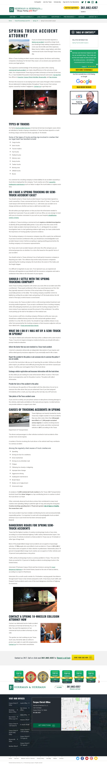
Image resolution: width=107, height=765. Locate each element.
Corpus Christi (28, 77)
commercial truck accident (17, 70)
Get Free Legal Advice (71, 8)
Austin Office (23, 703)
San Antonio (53, 77)
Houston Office (24, 720)
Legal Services (42, 17)
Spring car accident (38, 42)
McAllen (35, 77)
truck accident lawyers (23, 128)
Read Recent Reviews (84, 87)
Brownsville (42, 77)
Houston (20, 77)
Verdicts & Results (26, 17)
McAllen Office (13, 746)
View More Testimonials (84, 70)
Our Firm (12, 17)
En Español (38, 2)
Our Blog (81, 17)
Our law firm (57, 75)
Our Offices (55, 17)
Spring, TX (35, 20)
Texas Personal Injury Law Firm (22, 20)
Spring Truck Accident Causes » (80, 43)
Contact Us (92, 17)
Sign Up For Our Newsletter (71, 2)
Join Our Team (47, 2)
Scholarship (57, 2)
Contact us (37, 86)
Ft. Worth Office (24, 724)
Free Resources (69, 17)
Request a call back (63, 657)
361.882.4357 (89, 7)
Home (10, 20)
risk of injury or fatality (51, 506)
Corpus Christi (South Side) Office (13, 732)
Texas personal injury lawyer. (30, 325)
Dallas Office (23, 715)
